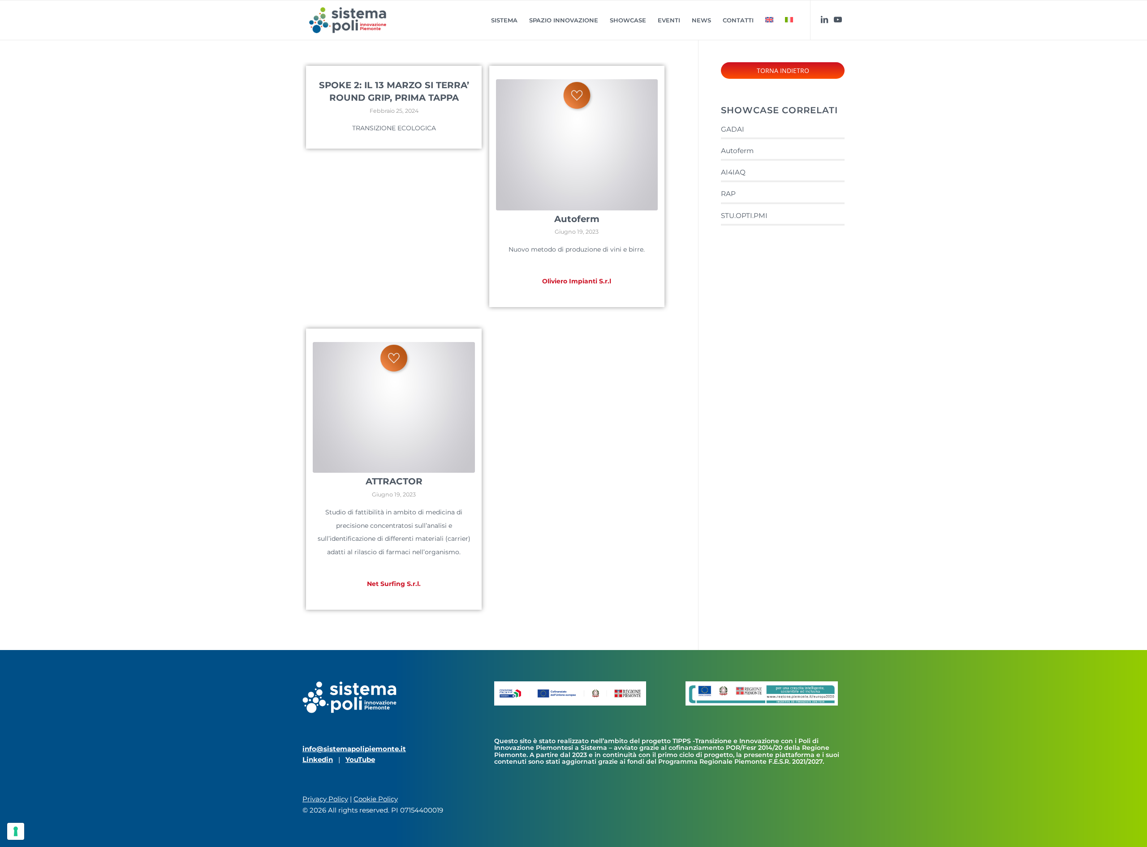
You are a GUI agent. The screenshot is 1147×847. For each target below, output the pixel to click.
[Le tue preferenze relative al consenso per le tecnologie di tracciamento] (15, 831)
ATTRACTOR (394, 481)
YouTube (360, 759)
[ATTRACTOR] (394, 407)
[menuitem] (504, 20)
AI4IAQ (733, 172)
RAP (728, 193)
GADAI (732, 129)
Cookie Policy (376, 799)
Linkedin (317, 759)
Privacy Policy (325, 799)
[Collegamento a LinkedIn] (824, 19)
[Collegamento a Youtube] (838, 19)
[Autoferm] (577, 144)
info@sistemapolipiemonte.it (354, 748)
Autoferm (576, 219)
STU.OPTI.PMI (744, 215)
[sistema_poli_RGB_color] (347, 20)
